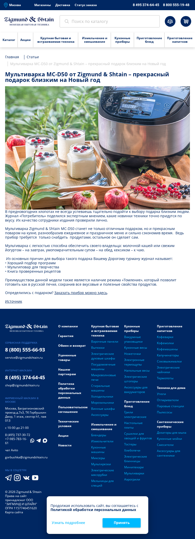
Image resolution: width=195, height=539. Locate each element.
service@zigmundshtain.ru (24, 357)
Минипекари (134, 467)
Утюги (161, 394)
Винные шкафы (103, 408)
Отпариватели (168, 400)
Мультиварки (134, 473)
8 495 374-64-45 (146, 5)
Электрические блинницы (135, 458)
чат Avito (11, 450)
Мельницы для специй (102, 483)
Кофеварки (165, 337)
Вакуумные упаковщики (133, 339)
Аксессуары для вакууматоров (136, 389)
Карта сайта (14, 512)
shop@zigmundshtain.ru (22, 385)
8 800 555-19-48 (176, 5)
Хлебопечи (132, 450)
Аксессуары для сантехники (168, 453)
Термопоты (165, 378)
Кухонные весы (135, 347)
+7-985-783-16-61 (16, 441)
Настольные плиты (133, 425)
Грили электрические (135, 414)
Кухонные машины (98, 449)
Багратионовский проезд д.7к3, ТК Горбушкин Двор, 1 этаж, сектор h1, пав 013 (25, 414)
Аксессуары (99, 415)
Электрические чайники (168, 369)
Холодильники (102, 396)
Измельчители (102, 441)
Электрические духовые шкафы (103, 356)
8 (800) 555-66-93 (25, 349)
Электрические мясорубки (102, 472)
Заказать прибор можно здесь (80, 292)
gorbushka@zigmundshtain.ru (26, 457)
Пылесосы (164, 412)
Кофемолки (165, 343)
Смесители (165, 445)
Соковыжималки (169, 361)
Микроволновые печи (103, 377)
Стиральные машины (100, 388)
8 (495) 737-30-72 (17, 435)
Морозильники (102, 402)
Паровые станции (170, 406)
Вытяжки (98, 347)
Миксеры (98, 458)
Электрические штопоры (135, 378)
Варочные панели (104, 341)
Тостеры (130, 444)
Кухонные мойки (169, 438)
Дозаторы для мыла (171, 432)
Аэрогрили (132, 479)
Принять (122, 522)
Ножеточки (132, 354)
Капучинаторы (168, 355)
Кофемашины (167, 349)
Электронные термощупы (134, 362)
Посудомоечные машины (103, 366)
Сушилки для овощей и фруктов (138, 435)
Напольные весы (137, 370)
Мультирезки (101, 464)
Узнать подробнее (68, 523)
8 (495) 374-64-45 (25, 377)
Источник (13, 301)
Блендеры (98, 435)
